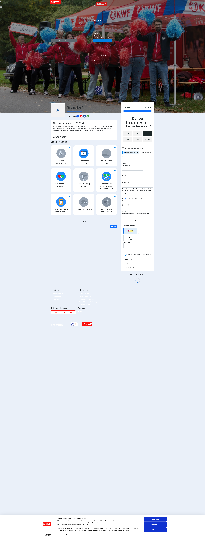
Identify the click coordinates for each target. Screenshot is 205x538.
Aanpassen (154, 524)
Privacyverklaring (84, 294)
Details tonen (61, 535)
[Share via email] (81, 116)
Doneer (113, 226)
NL (96, 60)
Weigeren (155, 529)
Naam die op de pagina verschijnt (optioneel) (135, 213)
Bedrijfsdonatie (146, 152)
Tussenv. (124, 163)
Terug (126, 263)
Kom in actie (101, 41)
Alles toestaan (155, 519)
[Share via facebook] (77, 116)
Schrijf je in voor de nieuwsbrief (63, 312)
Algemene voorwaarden (86, 299)
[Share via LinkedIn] (84, 116)
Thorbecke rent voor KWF (74, 111)
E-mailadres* (126, 176)
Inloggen (103, 55)
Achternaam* (126, 165)
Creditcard (130, 239)
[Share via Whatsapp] (87, 116)
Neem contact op (84, 304)
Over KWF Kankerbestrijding (88, 302)
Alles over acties (98, 5)
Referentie (126, 242)
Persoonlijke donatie (131, 152)
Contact (96, 35)
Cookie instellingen (85, 296)
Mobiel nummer (127, 182)
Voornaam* (125, 157)
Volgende (138, 221)
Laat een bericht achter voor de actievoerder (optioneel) (135, 204)
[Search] (109, 37)
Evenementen (98, 20)
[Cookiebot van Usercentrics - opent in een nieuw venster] (47, 535)
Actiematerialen (58, 294)
